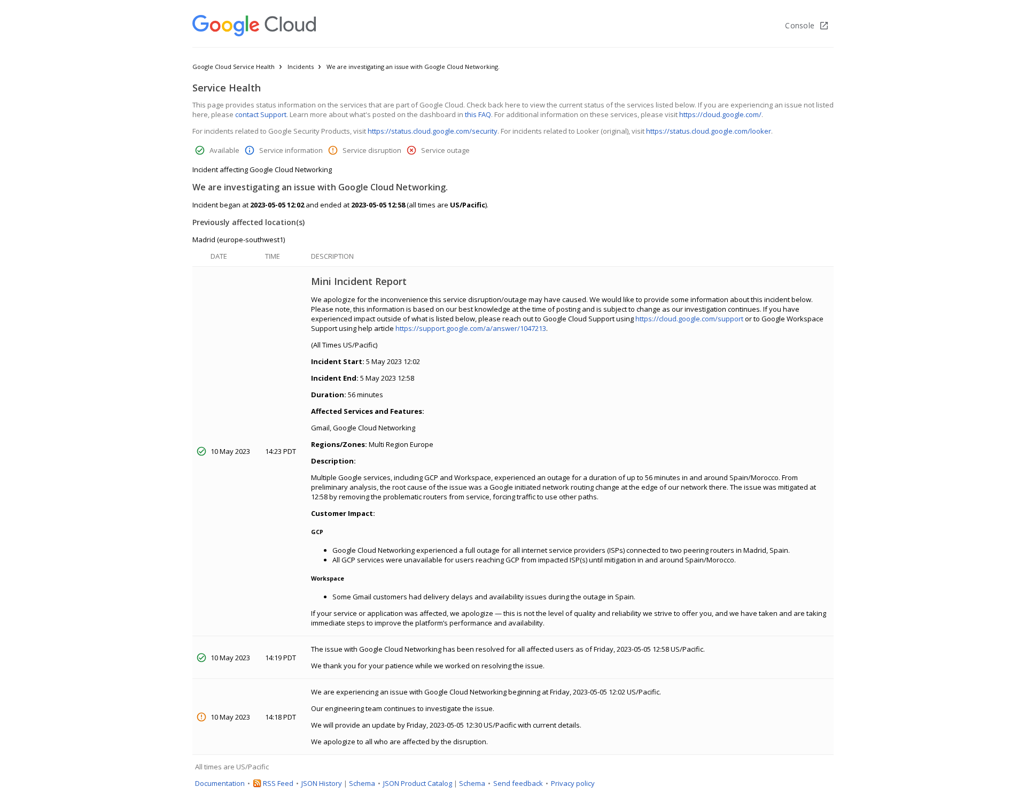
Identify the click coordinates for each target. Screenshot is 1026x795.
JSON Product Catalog (417, 783)
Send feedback (518, 783)
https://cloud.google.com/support (689, 318)
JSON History (321, 783)
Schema (362, 783)
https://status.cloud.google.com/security (433, 131)
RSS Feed (278, 783)
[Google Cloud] (254, 25)
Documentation (220, 783)
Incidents (300, 67)
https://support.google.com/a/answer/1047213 (470, 328)
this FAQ (478, 114)
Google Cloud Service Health (233, 67)
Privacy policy (573, 783)
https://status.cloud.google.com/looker (708, 131)
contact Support (260, 114)
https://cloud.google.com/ (720, 114)
